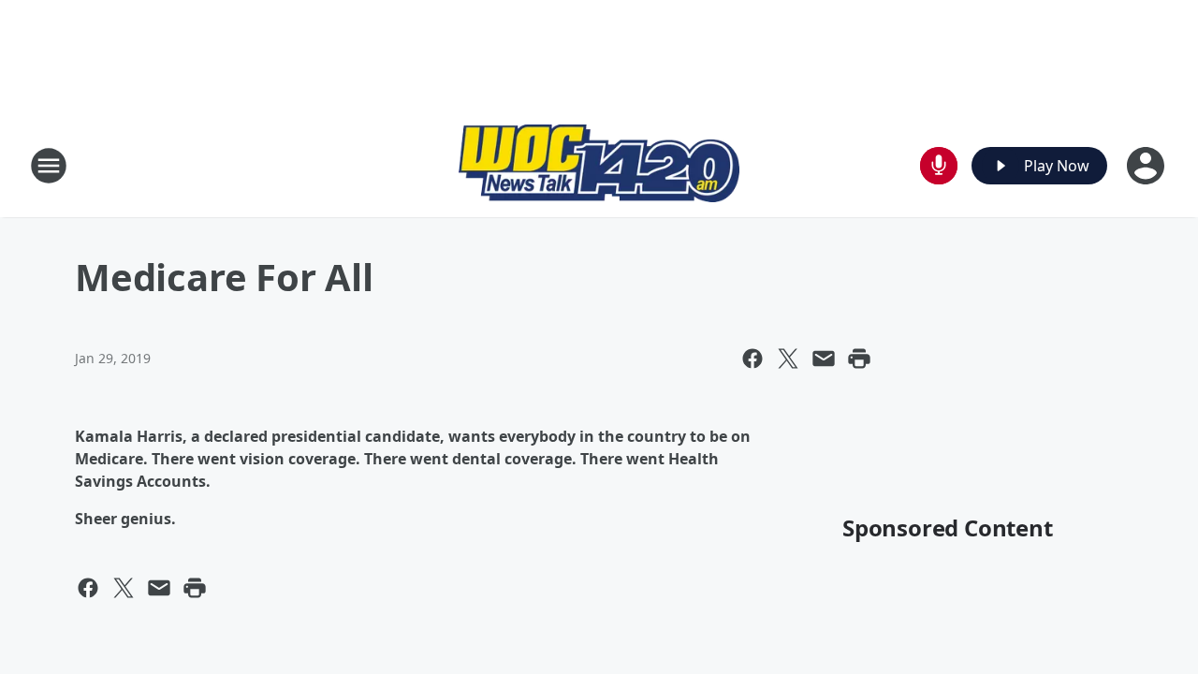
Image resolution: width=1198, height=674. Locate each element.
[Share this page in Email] (824, 358)
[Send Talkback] (938, 165)
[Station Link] (599, 166)
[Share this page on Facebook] (752, 358)
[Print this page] (859, 358)
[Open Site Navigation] (48, 165)
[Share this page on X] (788, 358)
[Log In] (1147, 165)
